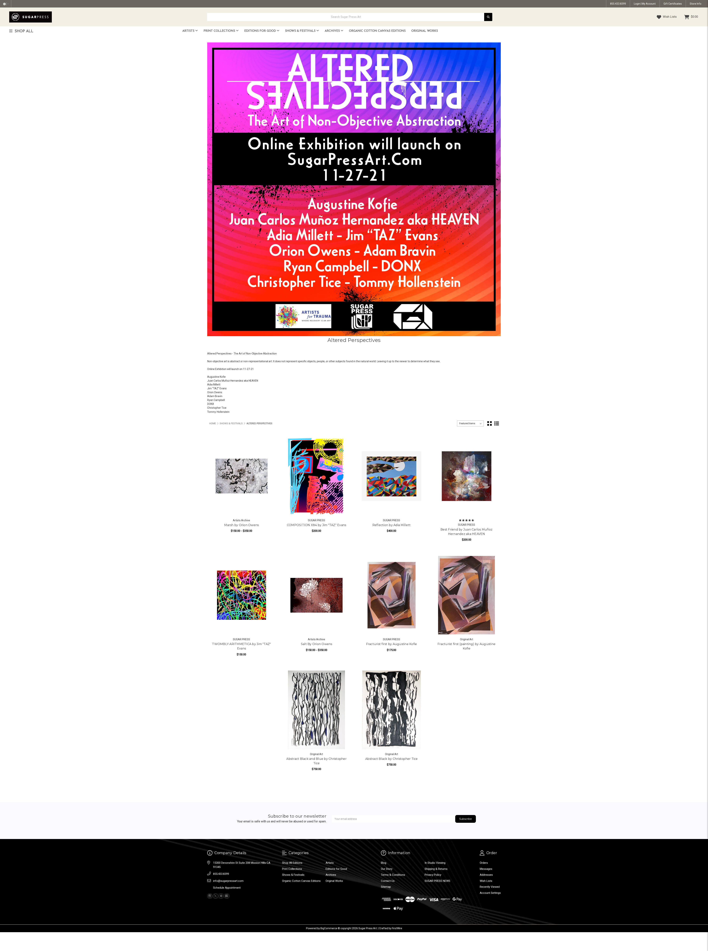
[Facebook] (226, 896)
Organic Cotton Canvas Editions (377, 31)
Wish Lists (669, 16)
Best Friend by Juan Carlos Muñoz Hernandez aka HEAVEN (466, 532)
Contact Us (388, 881)
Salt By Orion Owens (316, 644)
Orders (484, 862)
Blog (383, 862)
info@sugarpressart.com (228, 881)
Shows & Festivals (300, 31)
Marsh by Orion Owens (241, 525)
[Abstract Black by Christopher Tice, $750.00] (391, 710)
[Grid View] (489, 423)
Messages (486, 869)
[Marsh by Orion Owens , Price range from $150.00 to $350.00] (241, 476)
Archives (333, 31)
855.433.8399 (618, 3)
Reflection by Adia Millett (391, 525)
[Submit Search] (488, 17)
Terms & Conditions (393, 874)
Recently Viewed (490, 886)
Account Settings (490, 893)
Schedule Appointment (227, 887)
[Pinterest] (221, 896)
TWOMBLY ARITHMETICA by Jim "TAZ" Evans (241, 646)
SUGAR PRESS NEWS (437, 881)
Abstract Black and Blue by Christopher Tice (316, 761)
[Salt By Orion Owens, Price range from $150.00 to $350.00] (316, 595)
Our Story (386, 869)
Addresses (486, 874)
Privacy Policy (433, 874)
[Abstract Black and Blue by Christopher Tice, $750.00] (316, 710)
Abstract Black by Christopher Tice (391, 759)
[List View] (496, 423)
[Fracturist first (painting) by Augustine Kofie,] (466, 595)
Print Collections (220, 31)
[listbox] (470, 423)
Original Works (424, 31)
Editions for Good (260, 31)
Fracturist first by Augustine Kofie (391, 644)
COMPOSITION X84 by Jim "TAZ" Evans (316, 525)
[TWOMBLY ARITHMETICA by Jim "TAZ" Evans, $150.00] (241, 595)
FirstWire (397, 928)
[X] (215, 896)
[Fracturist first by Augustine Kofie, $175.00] (391, 595)
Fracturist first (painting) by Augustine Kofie (466, 646)
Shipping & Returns (436, 869)
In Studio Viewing (435, 862)
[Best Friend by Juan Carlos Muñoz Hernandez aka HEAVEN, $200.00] (466, 476)
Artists (188, 31)
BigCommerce (328, 928)
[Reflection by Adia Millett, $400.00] (391, 476)
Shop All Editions (292, 862)
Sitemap (386, 886)
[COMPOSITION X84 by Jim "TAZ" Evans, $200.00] (316, 476)
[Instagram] (209, 896)
